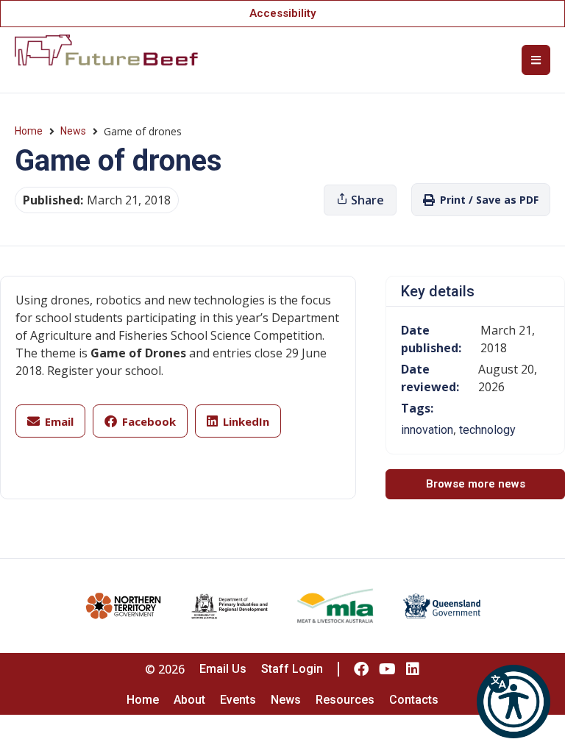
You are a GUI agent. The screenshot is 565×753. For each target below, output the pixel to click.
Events (238, 700)
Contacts (413, 700)
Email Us (222, 669)
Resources (345, 700)
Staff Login (292, 669)
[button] (513, 701)
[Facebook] (361, 669)
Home (29, 131)
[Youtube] (387, 669)
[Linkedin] (412, 669)
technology (487, 430)
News (73, 131)
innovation (427, 430)
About (189, 700)
